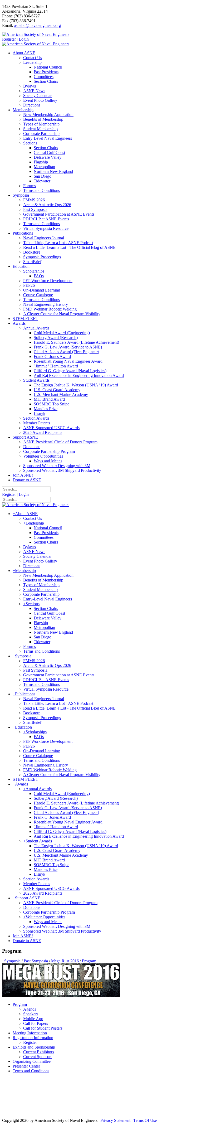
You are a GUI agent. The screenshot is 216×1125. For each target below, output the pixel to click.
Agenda (29, 1009)
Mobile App (33, 1018)
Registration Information (33, 1037)
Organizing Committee (32, 1061)
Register (9, 39)
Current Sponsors (37, 1056)
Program (20, 1004)
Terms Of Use (145, 1120)
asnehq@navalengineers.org (37, 25)
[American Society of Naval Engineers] (35, 34)
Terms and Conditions (31, 1071)
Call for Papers (35, 1023)
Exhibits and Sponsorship (34, 1047)
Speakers (30, 1014)
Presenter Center (26, 1066)
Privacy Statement (115, 1120)
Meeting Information (30, 1033)
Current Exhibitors (38, 1052)
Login (24, 39)
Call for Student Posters (42, 1028)
